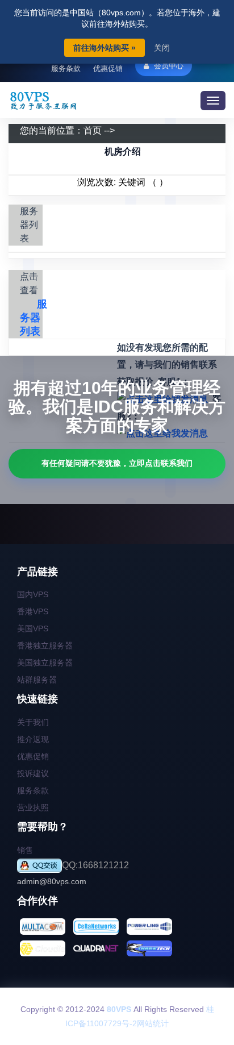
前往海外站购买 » (104, 47)
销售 (25, 850)
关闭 (162, 47)
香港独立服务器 (45, 645)
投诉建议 (33, 773)
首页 (92, 130)
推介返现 (33, 739)
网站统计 (153, 1023)
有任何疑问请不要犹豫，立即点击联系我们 (117, 463)
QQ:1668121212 (95, 865)
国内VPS (32, 594)
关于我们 (33, 722)
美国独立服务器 (45, 662)
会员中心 (167, 65)
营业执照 (33, 807)
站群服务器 (37, 679)
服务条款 (66, 68)
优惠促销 (108, 68)
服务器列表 (33, 317)
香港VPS (32, 611)
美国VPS (32, 628)
